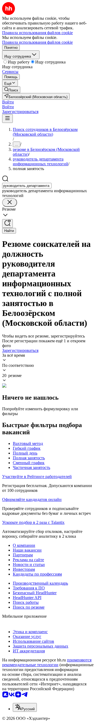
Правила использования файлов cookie (37, 42)
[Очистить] (9, 202)
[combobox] (26, 185)
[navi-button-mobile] (7, 118)
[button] (8, 102)
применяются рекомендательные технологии (46, 662)
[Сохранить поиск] (7, 223)
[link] (11, 89)
